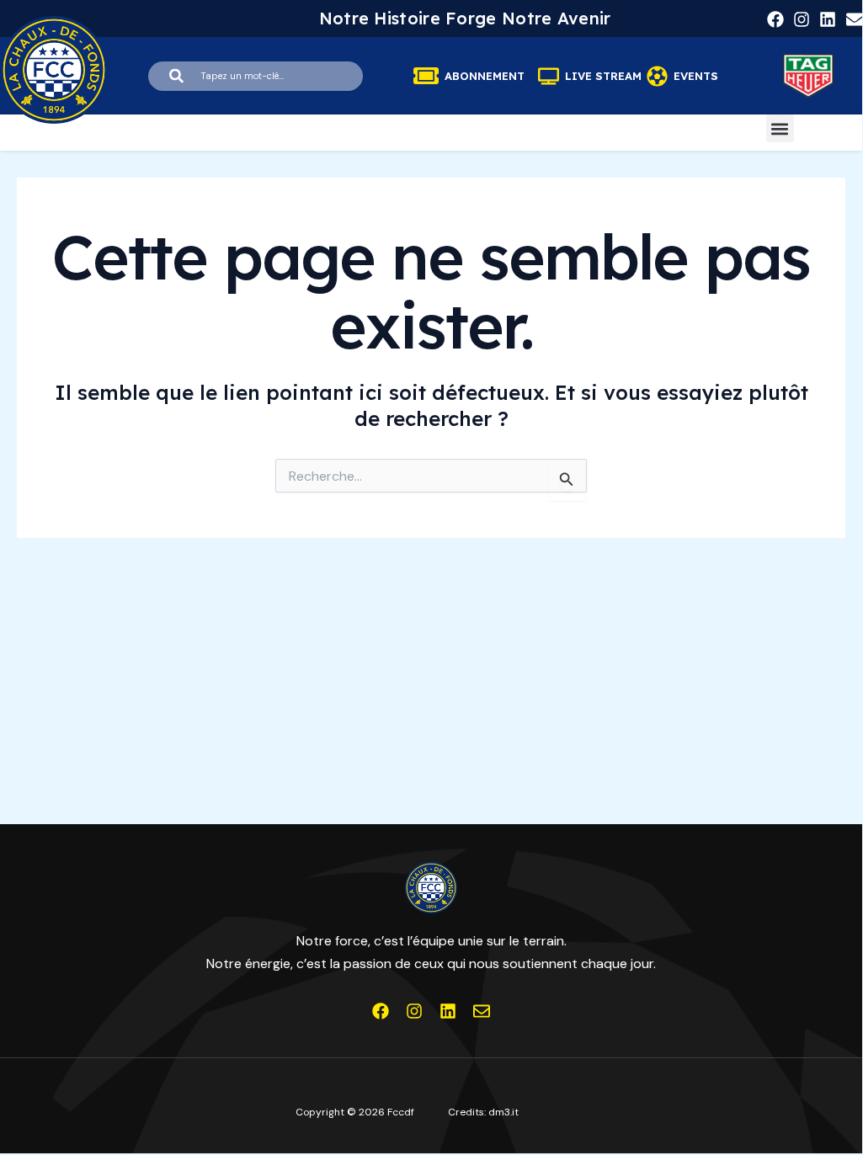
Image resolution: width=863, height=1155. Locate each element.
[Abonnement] (426, 75)
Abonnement (485, 76)
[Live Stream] (548, 76)
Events (696, 76)
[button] (780, 128)
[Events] (657, 76)
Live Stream (603, 76)
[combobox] (255, 76)
